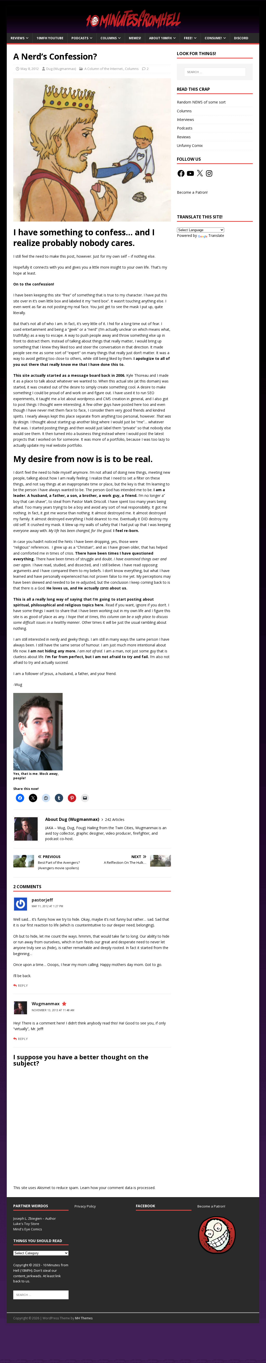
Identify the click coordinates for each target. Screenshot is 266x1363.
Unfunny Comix (190, 145)
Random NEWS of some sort (201, 102)
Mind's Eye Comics (27, 1229)
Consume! (213, 38)
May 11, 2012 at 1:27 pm (47, 906)
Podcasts (79, 38)
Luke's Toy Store (26, 1223)
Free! (188, 38)
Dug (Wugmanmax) (61, 68)
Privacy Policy (85, 1206)
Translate (216, 235)
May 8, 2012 (30, 68)
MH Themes (83, 1318)
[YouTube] (190, 173)
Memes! (135, 38)
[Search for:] (215, 72)
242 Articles (114, 819)
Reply (23, 985)
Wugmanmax (45, 1004)
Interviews (185, 119)
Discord (241, 38)
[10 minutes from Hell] (133, 30)
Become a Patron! (192, 192)
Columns (109, 38)
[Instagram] (209, 173)
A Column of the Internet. (103, 68)
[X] (200, 173)
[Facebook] (181, 173)
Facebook (145, 1205)
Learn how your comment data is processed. (117, 1187)
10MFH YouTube (50, 38)
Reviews (17, 38)
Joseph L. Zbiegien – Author (34, 1218)
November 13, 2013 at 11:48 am (53, 1010)
